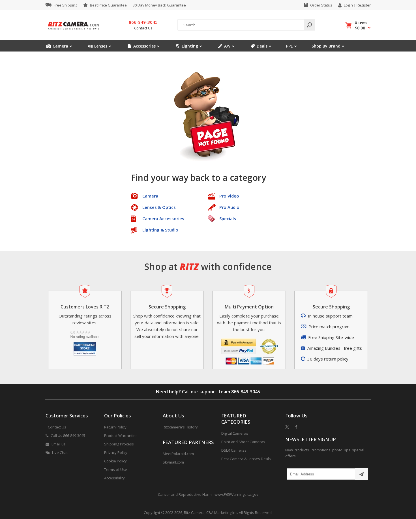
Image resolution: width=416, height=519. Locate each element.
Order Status (321, 5)
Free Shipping (65, 5)
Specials (227, 218)
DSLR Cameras (233, 450)
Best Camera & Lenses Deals (246, 458)
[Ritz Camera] (73, 31)
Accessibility (114, 478)
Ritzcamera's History (180, 427)
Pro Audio (229, 207)
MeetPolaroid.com (178, 453)
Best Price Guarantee (108, 5)
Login (348, 5)
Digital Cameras (234, 433)
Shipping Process (119, 444)
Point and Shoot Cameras (243, 441)
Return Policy (115, 427)
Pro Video (229, 196)
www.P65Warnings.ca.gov (236, 494)
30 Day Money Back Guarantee (159, 5)
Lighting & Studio (160, 230)
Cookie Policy (115, 461)
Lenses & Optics (159, 207)
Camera (150, 196)
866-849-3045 (245, 392)
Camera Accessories (163, 218)
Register (364, 5)
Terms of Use (115, 469)
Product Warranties (121, 435)
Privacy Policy (115, 452)
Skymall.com (173, 462)
